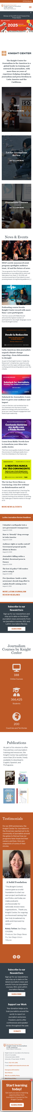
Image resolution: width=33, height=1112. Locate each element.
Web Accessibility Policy (12, 1075)
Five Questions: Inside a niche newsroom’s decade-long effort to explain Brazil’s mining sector (16, 581)
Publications (16, 743)
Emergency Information (12, 1070)
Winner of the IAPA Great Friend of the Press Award (16, 17)
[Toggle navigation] (30, 7)
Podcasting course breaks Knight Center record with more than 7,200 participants (16, 310)
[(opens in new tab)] (10, 778)
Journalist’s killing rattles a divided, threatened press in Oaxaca (14, 559)
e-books (18, 757)
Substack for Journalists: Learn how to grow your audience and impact (16, 399)
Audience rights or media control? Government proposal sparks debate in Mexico (16, 547)
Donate (17, 1031)
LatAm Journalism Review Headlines (16, 517)
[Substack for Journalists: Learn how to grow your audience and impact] (16, 384)
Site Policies (9, 1072)
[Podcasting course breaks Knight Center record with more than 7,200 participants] (16, 295)
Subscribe (17, 629)
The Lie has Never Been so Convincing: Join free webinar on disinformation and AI (15, 484)
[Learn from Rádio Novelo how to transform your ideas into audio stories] (16, 429)
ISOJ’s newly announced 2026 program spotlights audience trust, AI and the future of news (16, 265)
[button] (5, 32)
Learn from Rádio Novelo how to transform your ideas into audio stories (15, 444)
